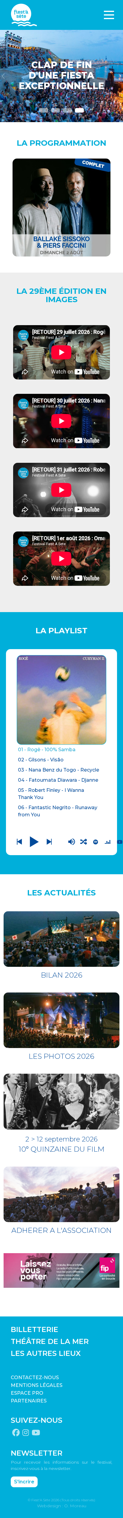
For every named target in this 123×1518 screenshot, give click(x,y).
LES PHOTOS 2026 (61, 1056)
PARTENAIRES (29, 1401)
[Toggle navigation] (109, 15)
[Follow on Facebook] (16, 1433)
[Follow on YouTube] (36, 1433)
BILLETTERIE (34, 1329)
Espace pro (27, 1393)
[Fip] (61, 1270)
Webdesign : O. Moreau (61, 1505)
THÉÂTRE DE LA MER (50, 1341)
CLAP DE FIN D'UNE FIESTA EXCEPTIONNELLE (61, 75)
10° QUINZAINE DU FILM (61, 1149)
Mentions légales (36, 1385)
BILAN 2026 (61, 975)
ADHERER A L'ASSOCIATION (61, 1230)
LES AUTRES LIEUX (46, 1353)
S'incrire (24, 1482)
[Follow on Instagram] (25, 1433)
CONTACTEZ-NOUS (35, 1377)
